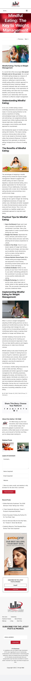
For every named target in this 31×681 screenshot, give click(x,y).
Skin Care (4, 616)
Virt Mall (6, 393)
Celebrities (13, 616)
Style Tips (19, 621)
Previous (20, 39)
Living (11, 621)
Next (26, 39)
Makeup (4, 621)
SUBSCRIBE (15, 589)
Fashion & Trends (6, 618)
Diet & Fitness (22, 393)
